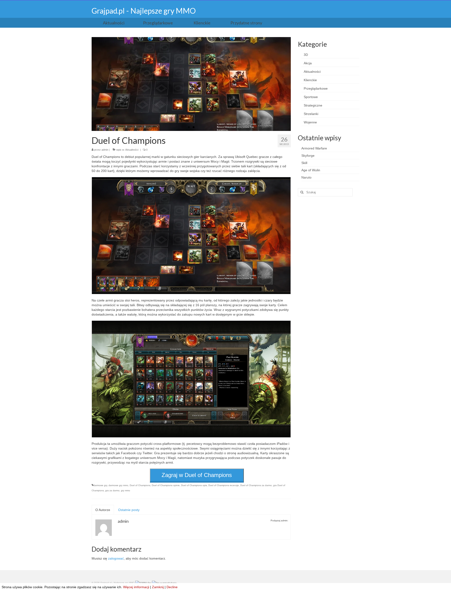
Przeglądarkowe (316, 88)
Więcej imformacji (136, 587)
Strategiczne (313, 105)
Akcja (308, 63)
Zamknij (158, 587)
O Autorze (102, 510)
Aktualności (131, 149)
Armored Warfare (314, 148)
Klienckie (310, 80)
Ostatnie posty (129, 510)
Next (295, 84)
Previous (87, 84)
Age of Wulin (310, 170)
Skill (304, 163)
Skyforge (308, 155)
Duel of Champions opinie (166, 485)
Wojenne (310, 122)
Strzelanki (311, 114)
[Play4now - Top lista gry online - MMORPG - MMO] (164, 582)
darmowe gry (100, 485)
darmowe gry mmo (118, 485)
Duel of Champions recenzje (223, 485)
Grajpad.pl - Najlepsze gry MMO (144, 10)
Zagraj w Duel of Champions (197, 475)
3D (306, 55)
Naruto (306, 177)
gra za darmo (112, 490)
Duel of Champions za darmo (256, 485)
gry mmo (125, 490)
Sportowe (311, 97)
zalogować (116, 558)
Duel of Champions (140, 485)
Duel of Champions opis (194, 485)
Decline (172, 587)
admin (104, 149)
